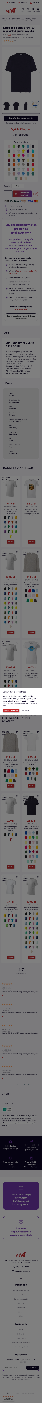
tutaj (4, 706)
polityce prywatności (11, 703)
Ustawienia (25, 711)
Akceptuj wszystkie (11, 711)
